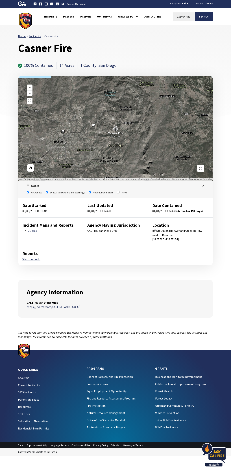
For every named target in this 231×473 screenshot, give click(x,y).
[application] (115, 128)
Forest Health (164, 391)
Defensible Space (28, 399)
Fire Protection (96, 405)
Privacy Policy (100, 445)
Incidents (35, 36)
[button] (128, 16)
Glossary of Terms (133, 445)
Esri (186, 179)
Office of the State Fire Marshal (106, 420)
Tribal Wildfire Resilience (170, 420)
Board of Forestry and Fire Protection (110, 377)
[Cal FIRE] (25, 20)
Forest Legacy (163, 398)
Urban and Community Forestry (174, 405)
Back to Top (24, 445)
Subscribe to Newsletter (33, 421)
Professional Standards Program (107, 427)
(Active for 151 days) (189, 211)
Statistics (24, 414)
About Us (23, 378)
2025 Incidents (27, 392)
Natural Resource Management (106, 413)
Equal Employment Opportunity (107, 391)
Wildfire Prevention (167, 413)
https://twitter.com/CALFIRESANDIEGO (53, 307)
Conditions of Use (81, 445)
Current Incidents (29, 385)
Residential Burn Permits (33, 428)
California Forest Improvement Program (180, 384)
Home (22, 36)
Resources (24, 407)
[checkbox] (34, 192)
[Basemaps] (200, 168)
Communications (97, 384)
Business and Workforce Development (178, 377)
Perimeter (207, 179)
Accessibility (40, 445)
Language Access (59, 445)
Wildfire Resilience (166, 427)
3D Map (32, 230)
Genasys (193, 179)
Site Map (115, 445)
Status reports (31, 259)
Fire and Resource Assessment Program (111, 398)
